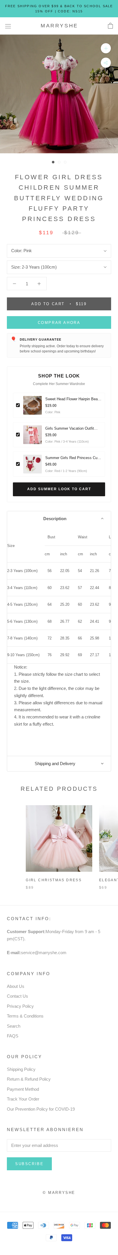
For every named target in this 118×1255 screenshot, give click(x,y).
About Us (15, 986)
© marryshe (59, 1192)
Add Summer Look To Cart (59, 489)
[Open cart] (110, 26)
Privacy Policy (20, 1006)
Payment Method (23, 1089)
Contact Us (17, 996)
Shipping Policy (21, 1069)
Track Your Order (23, 1099)
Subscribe (29, 1164)
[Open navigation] (8, 26)
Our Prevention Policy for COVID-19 (41, 1109)
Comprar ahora (59, 322)
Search (13, 1026)
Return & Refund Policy (29, 1079)
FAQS (12, 1035)
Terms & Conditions (25, 1016)
